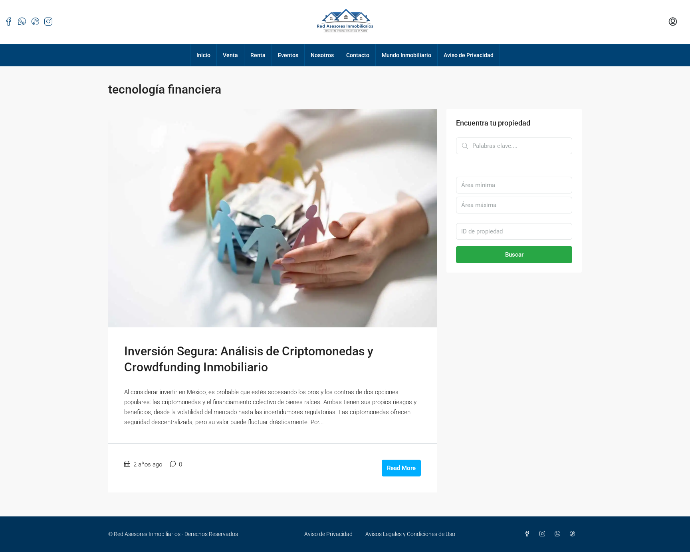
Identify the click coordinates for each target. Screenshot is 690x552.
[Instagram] (543, 534)
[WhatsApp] (559, 534)
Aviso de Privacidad (469, 55)
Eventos (288, 55)
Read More (401, 468)
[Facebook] (528, 534)
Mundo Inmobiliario (406, 55)
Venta (230, 55)
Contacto (357, 55)
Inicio (203, 55)
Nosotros (322, 55)
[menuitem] (672, 22)
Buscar (514, 254)
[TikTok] (574, 534)
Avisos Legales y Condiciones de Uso (410, 534)
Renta (258, 55)
